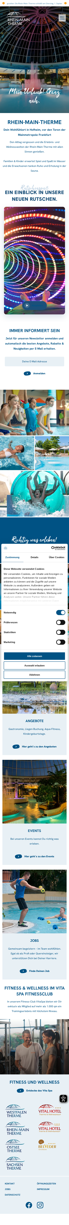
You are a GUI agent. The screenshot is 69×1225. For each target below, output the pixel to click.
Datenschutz (12, 1194)
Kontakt (10, 1183)
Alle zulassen (34, 656)
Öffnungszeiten (46, 1183)
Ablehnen (34, 674)
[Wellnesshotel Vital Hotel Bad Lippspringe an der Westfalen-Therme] (51, 1109)
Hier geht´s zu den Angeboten (39, 746)
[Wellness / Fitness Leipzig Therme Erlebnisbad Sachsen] (34, 1163)
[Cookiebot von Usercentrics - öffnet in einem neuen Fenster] (51, 548)
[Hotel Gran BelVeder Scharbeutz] (51, 1145)
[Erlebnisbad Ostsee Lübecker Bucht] (17, 1146)
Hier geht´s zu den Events (39, 856)
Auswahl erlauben (34, 665)
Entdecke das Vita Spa (39, 1090)
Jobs (7, 1189)
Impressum (43, 1189)
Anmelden (39, 373)
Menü (62, 17)
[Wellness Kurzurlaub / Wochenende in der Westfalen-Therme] (17, 1110)
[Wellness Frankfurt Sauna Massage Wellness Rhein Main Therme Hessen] (17, 1128)
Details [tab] (35, 557)
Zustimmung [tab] (12, 557)
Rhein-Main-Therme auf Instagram (40, 1205)
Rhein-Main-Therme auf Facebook (29, 1205)
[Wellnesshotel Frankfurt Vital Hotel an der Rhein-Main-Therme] (51, 1127)
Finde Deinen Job (39, 971)
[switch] (60, 622)
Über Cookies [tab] (56, 557)
